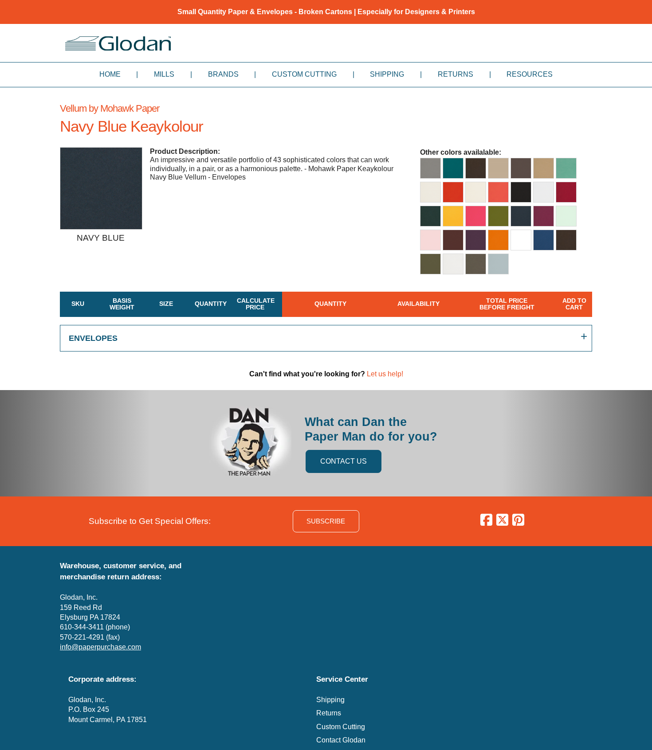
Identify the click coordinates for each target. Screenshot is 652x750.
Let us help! (385, 374)
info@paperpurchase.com (100, 647)
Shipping (387, 74)
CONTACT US (343, 461)
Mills (164, 74)
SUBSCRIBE (325, 521)
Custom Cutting (304, 74)
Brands (223, 74)
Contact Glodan (340, 740)
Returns (455, 74)
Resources (530, 74)
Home (110, 74)
